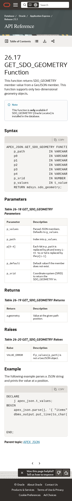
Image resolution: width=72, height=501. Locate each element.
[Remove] (36, 5)
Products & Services (23, 489)
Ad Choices (50, 495)
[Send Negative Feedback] (58, 472)
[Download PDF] (44, 41)
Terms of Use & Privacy (50, 489)
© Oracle (19, 484)
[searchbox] (53, 5)
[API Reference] (36, 41)
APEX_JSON (31, 442)
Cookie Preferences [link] (30, 495)
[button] (15, 5)
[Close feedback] (22, 472)
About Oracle (34, 484)
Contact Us (51, 484)
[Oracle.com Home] (7, 5)
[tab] (28, 139)
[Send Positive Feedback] (66, 472)
